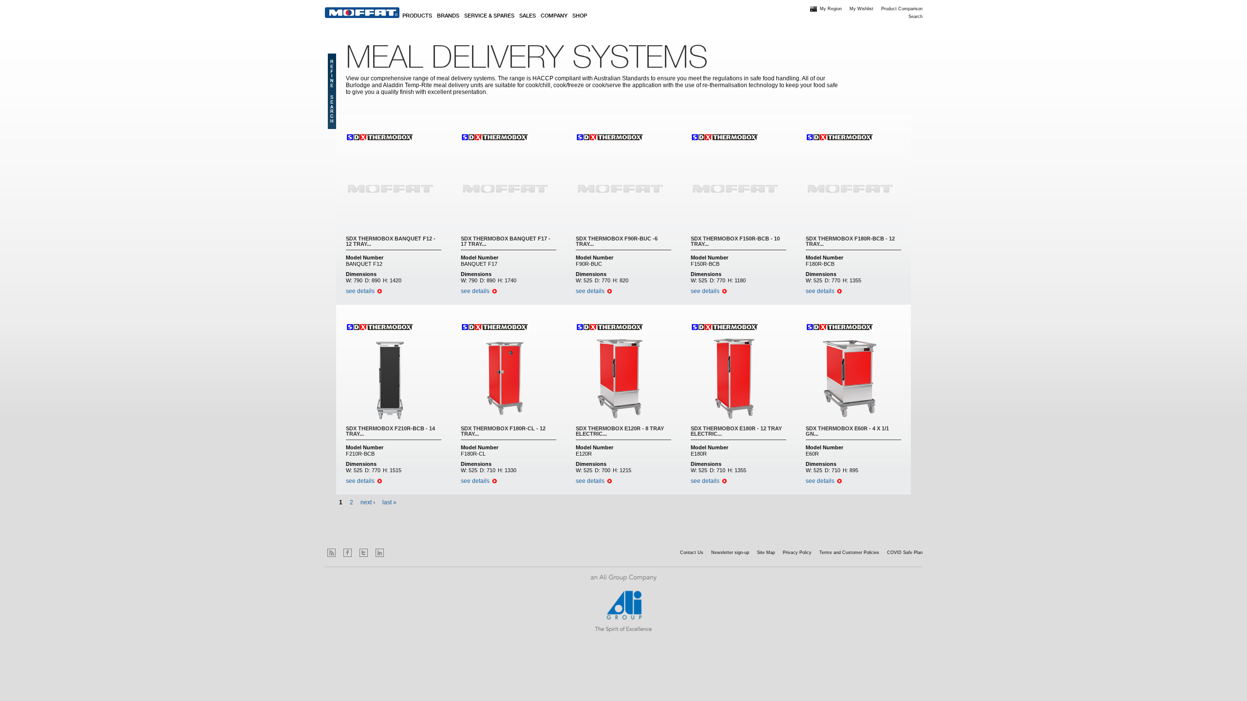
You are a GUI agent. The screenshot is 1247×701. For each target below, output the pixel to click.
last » (389, 502)
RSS (331, 553)
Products (417, 16)
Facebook (347, 553)
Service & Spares (489, 16)
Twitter (363, 553)
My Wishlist (861, 8)
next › (367, 502)
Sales (527, 16)
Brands (448, 16)
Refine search (332, 91)
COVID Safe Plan (905, 552)
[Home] (362, 12)
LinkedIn (380, 553)
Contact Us (691, 552)
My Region (831, 8)
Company (554, 16)
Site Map (766, 552)
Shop (579, 16)
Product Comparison (902, 8)
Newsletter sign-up (730, 552)
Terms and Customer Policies (849, 552)
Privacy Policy (797, 552)
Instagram (396, 553)
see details (360, 291)
